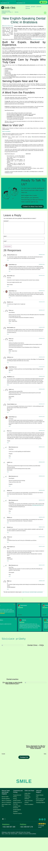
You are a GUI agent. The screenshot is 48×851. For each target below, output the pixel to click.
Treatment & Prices (7, 12)
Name (5, 236)
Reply (8, 260)
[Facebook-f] (40, 819)
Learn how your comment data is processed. (32, 592)
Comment (6, 221)
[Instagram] (42, 819)
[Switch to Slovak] (27, 6)
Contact (4, 13)
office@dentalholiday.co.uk (38, 505)
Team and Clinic (6, 11)
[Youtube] (45, 819)
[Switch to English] (33, 6)
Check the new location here (38, 39)
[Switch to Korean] (28, 8)
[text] (24, 639)
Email (5, 241)
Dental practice (12, 679)
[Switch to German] (39, 6)
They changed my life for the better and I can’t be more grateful (35, 747)
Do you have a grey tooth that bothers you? (12, 683)
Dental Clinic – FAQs (35, 645)
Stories (16, 12)
